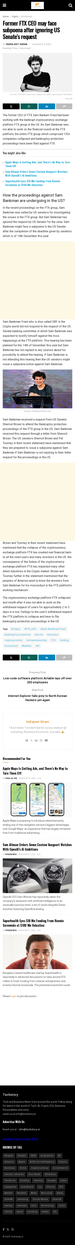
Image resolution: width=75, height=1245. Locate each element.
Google (52, 1180)
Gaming (38, 1180)
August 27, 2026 (28, 778)
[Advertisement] (37, 280)
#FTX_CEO (30, 629)
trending (32, 1211)
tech (33, 1205)
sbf (38, 646)
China (23, 1168)
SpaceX (57, 1199)
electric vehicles (14, 1174)
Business (52, 634)
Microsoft (46, 1193)
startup (9, 1205)
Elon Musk (34, 1174)
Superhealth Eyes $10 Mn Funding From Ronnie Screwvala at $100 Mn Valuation (32, 183)
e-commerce (60, 1168)
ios (40, 1186)
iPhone (50, 1186)
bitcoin (39, 634)
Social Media (40, 1199)
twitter (45, 1211)
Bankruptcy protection (18, 634)
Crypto (15, 16)
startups (22, 1205)
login (13, 996)
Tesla (62, 1205)
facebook (10, 1180)
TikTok (8, 1211)
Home (6, 16)
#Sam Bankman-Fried (53, 629)
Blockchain (26, 16)
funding (64, 640)
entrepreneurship (37, 640)
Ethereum (50, 1174)
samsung (22, 1199)
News (60, 1193)
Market (8, 1193)
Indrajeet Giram (16, 44)
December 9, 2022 (41, 44)
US (55, 1211)
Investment (11, 646)
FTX (53, 640)
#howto (22, 1155)
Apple (22, 1161)
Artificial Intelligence (42, 1161)
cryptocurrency (13, 640)
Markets (26, 646)
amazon (9, 1161)
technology (47, 1205)
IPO (61, 1186)
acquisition (47, 1155)
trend (20, 1211)
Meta (34, 1193)
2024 (33, 1155)
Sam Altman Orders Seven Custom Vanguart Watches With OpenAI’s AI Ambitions (36, 173)
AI (59, 1155)
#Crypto (15, 629)
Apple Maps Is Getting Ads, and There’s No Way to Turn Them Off (37, 164)
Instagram (10, 1186)
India (63, 1180)
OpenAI (9, 1199)
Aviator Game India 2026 (20, 1139)
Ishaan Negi (11, 854)
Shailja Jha (11, 778)
